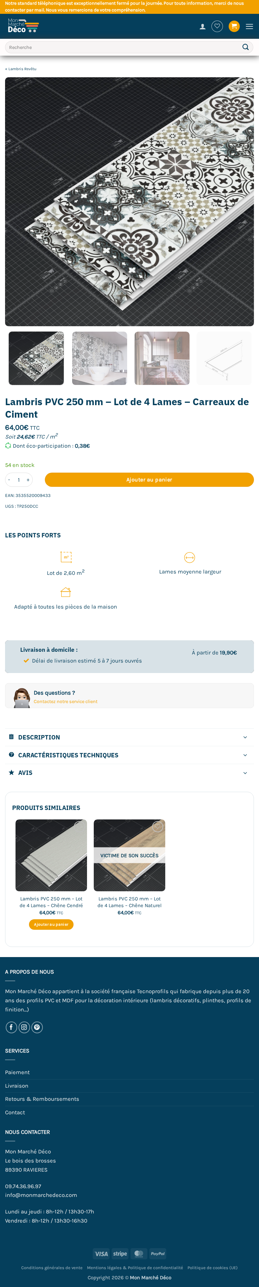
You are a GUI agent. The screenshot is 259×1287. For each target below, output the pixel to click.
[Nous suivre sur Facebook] (12, 1027)
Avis (25, 772)
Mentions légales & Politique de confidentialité (135, 1267)
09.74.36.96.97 (23, 1186)
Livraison (16, 1086)
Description (39, 737)
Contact (15, 1112)
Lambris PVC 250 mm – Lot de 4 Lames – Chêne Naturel (129, 902)
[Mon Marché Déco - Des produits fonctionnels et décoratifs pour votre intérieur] (27, 26)
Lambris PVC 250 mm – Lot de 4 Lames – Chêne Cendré (51, 902)
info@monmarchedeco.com (41, 1195)
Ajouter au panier (149, 479)
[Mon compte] (202, 26)
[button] (234, 26)
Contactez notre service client (65, 701)
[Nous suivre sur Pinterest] (37, 1027)
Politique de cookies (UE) (213, 1267)
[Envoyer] (246, 47)
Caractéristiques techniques (68, 755)
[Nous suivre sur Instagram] (24, 1027)
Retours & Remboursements (42, 1099)
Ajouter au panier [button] (51, 924)
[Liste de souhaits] (217, 26)
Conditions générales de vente (52, 1267)
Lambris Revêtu (22, 68)
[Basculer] (245, 738)
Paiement (17, 1072)
